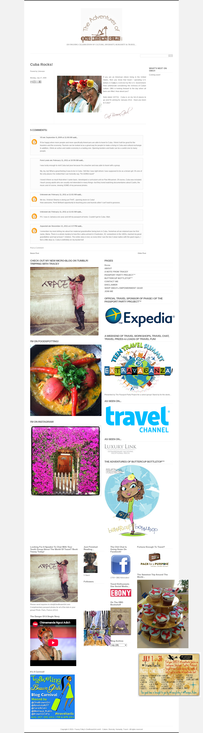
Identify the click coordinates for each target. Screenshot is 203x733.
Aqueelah (44, 226)
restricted (122, 83)
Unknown (44, 195)
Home (107, 265)
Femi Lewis (44, 160)
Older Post (142, 253)
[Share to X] (37, 81)
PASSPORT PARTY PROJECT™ (120, 275)
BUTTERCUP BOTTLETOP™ (118, 278)
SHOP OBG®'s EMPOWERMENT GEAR (123, 288)
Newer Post (34, 253)
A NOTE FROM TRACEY (116, 271)
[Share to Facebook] (39, 81)
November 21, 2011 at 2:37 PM (65, 226)
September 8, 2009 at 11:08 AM (59, 137)
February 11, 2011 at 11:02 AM (64, 195)
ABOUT (108, 268)
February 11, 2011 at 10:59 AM (66, 160)
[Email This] (31, 81)
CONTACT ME (111, 281)
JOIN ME (108, 291)
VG (41, 137)
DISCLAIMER (110, 285)
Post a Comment (37, 248)
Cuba (113, 83)
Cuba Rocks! (41, 64)
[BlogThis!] (34, 81)
